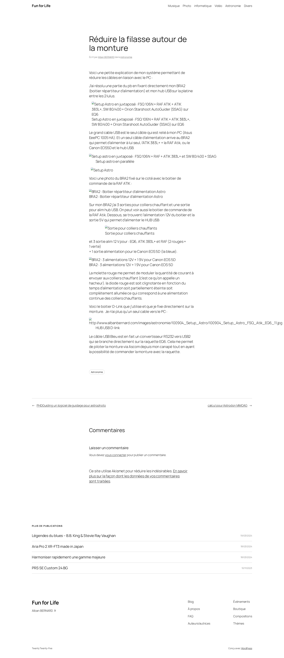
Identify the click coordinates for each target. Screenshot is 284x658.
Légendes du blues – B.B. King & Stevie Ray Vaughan (74, 536)
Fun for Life (41, 5)
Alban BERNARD (106, 57)
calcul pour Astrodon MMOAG (227, 405)
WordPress (246, 648)
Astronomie (126, 57)
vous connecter (115, 455)
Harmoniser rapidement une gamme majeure (68, 557)
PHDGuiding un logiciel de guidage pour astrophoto (71, 405)
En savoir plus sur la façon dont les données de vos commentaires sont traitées (138, 476)
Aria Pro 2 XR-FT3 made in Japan (57, 546)
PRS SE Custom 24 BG (50, 568)
